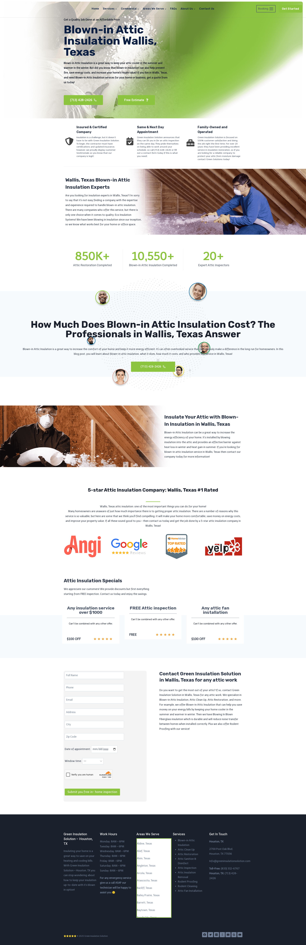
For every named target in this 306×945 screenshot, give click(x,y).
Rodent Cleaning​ (187, 886)
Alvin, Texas (143, 858)
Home (95, 8)
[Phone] (222, 934)
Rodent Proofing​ (187, 881)
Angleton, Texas (146, 865)
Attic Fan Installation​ (190, 890)
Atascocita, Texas (147, 880)
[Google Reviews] (234, 934)
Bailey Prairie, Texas (148, 895)
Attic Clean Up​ (186, 849)
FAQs (173, 8)
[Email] (228, 934)
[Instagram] (216, 934)
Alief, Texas (143, 851)
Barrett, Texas (145, 902)
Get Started (290, 8)
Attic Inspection (187, 867)
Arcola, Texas (144, 873)
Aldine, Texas (144, 843)
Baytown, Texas (146, 910)
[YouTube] (239, 934)
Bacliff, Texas (144, 887)
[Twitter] (210, 934)
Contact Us (206, 8)
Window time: (73, 761)
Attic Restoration (188, 854)
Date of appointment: (78, 749)
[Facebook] (204, 934)
